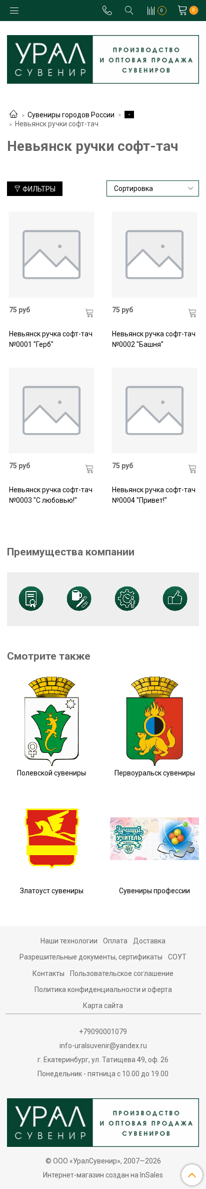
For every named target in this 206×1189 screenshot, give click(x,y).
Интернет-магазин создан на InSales (103, 1174)
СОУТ (177, 957)
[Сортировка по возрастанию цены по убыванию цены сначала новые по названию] (153, 188)
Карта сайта (103, 1006)
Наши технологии (69, 941)
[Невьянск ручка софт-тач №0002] (155, 254)
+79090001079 (103, 1032)
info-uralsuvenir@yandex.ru (103, 1046)
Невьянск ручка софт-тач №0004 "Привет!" (154, 495)
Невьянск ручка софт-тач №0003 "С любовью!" (50, 495)
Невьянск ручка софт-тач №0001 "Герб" (50, 339)
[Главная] (13, 115)
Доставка (149, 941)
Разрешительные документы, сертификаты (91, 957)
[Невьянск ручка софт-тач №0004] (155, 410)
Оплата (115, 941)
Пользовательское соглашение (122, 973)
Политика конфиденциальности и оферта (103, 989)
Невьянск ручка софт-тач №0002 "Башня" (154, 339)
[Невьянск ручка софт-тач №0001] (51, 254)
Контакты (48, 973)
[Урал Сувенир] (103, 57)
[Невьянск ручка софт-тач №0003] (51, 410)
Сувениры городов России (71, 115)
